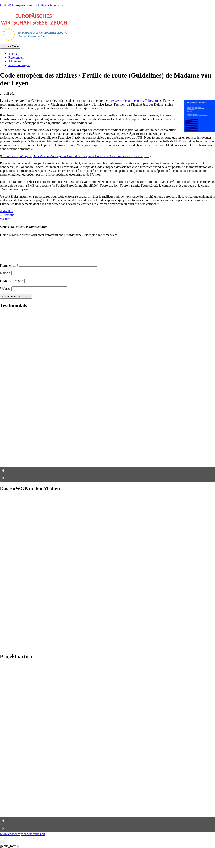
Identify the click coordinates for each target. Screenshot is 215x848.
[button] (107, 470)
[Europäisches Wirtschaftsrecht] (33, 42)
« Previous (7, 215)
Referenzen (16, 57)
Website (5, 288)
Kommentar (9, 265)
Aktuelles (14, 61)
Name (5, 273)
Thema (13, 53)
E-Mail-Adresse (12, 280)
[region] (107, 397)
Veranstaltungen (19, 65)
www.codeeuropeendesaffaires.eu (134, 100)
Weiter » (5, 218)
